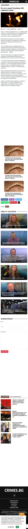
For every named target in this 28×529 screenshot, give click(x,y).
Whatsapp (5, 202)
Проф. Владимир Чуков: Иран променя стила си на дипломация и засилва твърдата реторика (14, 294)
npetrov (4, 29)
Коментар (3, 331)
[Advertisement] (14, 102)
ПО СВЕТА (14, 506)
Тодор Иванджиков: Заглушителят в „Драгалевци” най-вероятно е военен (13, 243)
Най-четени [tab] (5, 396)
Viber (12, 199)
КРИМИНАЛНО (14, 500)
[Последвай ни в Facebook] (14, 495)
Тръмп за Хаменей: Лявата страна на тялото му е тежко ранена (18, 402)
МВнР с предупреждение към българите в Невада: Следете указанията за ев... (19, 414)
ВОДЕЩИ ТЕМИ (14, 507)
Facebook (5, 199)
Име (2, 321)
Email (2, 326)
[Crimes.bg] (14, 490)
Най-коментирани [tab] (15, 396)
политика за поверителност (16, 524)
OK (17, 527)
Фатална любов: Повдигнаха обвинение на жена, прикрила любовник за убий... (19, 425)
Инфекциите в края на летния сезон (13, 278)
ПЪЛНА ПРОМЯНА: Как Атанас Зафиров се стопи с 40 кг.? (19, 435)
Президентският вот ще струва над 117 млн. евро (14, 226)
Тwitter (19, 199)
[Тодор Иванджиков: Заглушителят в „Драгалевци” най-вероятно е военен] (14, 238)
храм (7, 206)
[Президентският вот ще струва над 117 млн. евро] (14, 221)
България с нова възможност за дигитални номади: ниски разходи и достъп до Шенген (13, 311)
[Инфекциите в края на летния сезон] (14, 272)
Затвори (11, 527)
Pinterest (14, 202)
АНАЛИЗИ (5, 5)
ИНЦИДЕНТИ (14, 502)
